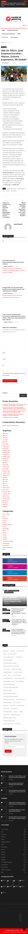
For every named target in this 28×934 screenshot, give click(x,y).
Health (4, 522)
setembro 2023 (6, 498)
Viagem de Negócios (12, 30)
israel (4, 675)
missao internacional (8, 678)
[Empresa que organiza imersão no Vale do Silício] (10, 886)
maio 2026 (5, 439)
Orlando (4, 533)
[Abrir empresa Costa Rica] (4, 892)
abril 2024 (5, 483)
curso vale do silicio (12, 654)
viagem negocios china (8, 723)
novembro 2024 (6, 473)
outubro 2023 (6, 496)
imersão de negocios (8, 660)
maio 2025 (5, 460)
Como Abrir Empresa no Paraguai (10, 417)
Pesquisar (5, 393)
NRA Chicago (6, 528)
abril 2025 (5, 462)
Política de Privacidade (15, 932)
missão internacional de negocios (10, 696)
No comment (21, 62)
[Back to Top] (24, 929)
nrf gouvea (5, 705)
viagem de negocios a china (9, 717)
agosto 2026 (6, 433)
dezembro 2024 (6, 471)
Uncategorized (6, 543)
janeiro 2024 (5, 489)
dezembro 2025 (6, 450)
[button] (24, 1)
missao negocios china (19, 678)
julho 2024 (5, 477)
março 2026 (5, 444)
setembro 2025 (6, 456)
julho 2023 (5, 502)
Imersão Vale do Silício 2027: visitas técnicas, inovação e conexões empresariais (13, 414)
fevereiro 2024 (6, 487)
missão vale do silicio (20, 699)
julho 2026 (5, 435)
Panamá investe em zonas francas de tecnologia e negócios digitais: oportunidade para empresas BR (19, 611)
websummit (17, 723)
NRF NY (4, 530)
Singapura (5, 539)
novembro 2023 (6, 494)
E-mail (4, 359)
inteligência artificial (7, 672)
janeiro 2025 (5, 469)
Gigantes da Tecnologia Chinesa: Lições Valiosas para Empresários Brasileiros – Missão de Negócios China (13, 5)
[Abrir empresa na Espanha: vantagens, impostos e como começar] (22, 886)
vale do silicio (13, 190)
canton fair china (20, 651)
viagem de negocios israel (9, 720)
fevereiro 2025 (6, 467)
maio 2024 (5, 481)
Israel (4, 526)
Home (3, 30)
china (4, 654)
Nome (4, 353)
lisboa (9, 675)
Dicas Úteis (5, 37)
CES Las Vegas (6, 514)
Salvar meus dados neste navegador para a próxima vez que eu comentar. (14, 374)
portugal (21, 711)
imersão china (19, 657)
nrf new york (13, 705)
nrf (14, 702)
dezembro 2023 (6, 491)
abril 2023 (5, 506)
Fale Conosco (18, 9)
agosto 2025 (6, 458)
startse (7, 190)
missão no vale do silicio (8, 699)
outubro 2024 (6, 475)
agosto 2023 (6, 500)
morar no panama (7, 702)
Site (3, 365)
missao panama (20, 681)
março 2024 (5, 485)
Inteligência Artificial (7, 524)
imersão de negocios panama (9, 663)
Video (19, 34)
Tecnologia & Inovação (8, 34)
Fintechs (4, 520)
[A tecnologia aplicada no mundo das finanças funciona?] (4, 812)
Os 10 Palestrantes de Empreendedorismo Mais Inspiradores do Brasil (13, 262)
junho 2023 (5, 504)
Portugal (5, 537)
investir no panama (18, 672)
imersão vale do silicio (11, 188)
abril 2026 (5, 442)
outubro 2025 (6, 454)
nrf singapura (14, 708)
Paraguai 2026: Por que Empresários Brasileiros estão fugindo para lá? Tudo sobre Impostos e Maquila (14, 289)
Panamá (4, 535)
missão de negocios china (9, 684)
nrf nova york (6, 708)
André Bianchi (5, 62)
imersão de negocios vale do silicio (11, 666)
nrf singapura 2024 (7, 711)
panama (15, 711)
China (4, 516)
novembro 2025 (6, 452)
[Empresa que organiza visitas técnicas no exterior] (16, 886)
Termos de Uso (6, 932)
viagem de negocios (15, 714)
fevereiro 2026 (6, 446)
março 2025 (5, 464)
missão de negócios (7, 690)
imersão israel (6, 669)
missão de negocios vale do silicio (10, 687)
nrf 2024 (18, 702)
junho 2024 (5, 479)
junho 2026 (5, 437)
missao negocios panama (9, 681)
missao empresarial (16, 675)
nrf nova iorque (21, 705)
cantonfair (12, 651)
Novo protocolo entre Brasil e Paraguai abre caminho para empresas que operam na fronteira (14, 408)
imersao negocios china (8, 657)
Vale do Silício (6, 545)
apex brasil (5, 651)
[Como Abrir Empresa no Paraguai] (4, 886)
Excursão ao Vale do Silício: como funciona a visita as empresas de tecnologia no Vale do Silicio (14, 405)
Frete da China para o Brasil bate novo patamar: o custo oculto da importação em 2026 (14, 411)
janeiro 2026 (5, 448)
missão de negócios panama (9, 693)
